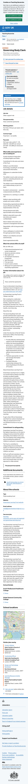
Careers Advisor (9, 645)
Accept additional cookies (14, 16)
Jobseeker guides (7, 715)
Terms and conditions (8, 755)
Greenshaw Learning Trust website (13, 502)
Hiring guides (6, 734)
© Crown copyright (14, 780)
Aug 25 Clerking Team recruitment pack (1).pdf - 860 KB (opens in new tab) (15, 483)
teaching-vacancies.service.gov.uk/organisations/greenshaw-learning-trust (13, 518)
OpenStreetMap (17, 639)
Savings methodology (8, 757)
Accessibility (19, 755)
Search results (10, 44)
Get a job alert (9, 689)
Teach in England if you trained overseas (13, 721)
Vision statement (7, 759)
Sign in (4, 30)
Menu (4, 36)
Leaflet (7, 639)
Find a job (5, 713)
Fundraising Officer (10, 656)
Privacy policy (12, 753)
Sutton (22, 694)
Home (3, 44)
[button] (14, 625)
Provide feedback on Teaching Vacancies (14, 746)
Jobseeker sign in (7, 710)
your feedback (20, 39)
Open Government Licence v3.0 (11, 767)
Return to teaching (7, 718)
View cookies (14, 23)
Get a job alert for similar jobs (14, 59)
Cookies (4, 753)
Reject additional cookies (14, 20)
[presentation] (14, 625)
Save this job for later (11, 63)
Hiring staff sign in (7, 731)
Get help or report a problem (10, 743)
